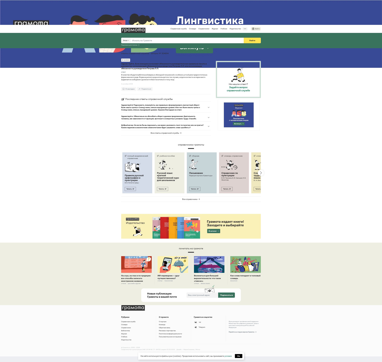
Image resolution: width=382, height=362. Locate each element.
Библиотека (125, 330)
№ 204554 (125, 60)
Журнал (215, 29)
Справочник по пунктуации (229, 174)
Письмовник (196, 173)
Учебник (223, 29)
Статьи (123, 283)
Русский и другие (134, 283)
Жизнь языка (205, 283)
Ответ (123, 72)
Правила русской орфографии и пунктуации (134, 177)
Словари (192, 29)
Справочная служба (179, 29)
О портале (162, 321)
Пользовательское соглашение (170, 337)
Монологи (233, 281)
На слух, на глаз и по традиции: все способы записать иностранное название (136, 278)
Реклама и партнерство (167, 330)
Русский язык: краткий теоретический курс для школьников (168, 176)
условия (228, 356)
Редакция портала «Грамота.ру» (200, 175)
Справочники (203, 29)
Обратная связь (164, 328)
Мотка (198, 349)
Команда (162, 324)
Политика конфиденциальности (170, 334)
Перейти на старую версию (242, 332)
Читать (129, 189)
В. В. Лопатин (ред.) (132, 183)
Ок (238, 356)
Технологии (168, 281)
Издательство (235, 29)
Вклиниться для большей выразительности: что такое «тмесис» (207, 278)
